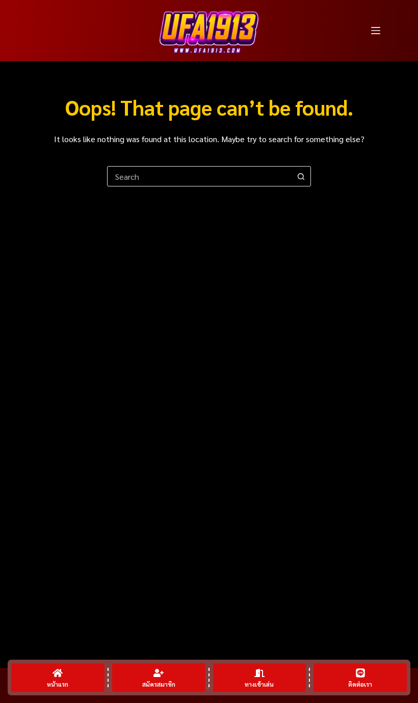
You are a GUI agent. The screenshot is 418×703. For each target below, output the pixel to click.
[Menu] (375, 30)
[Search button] (300, 176)
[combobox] (199, 176)
